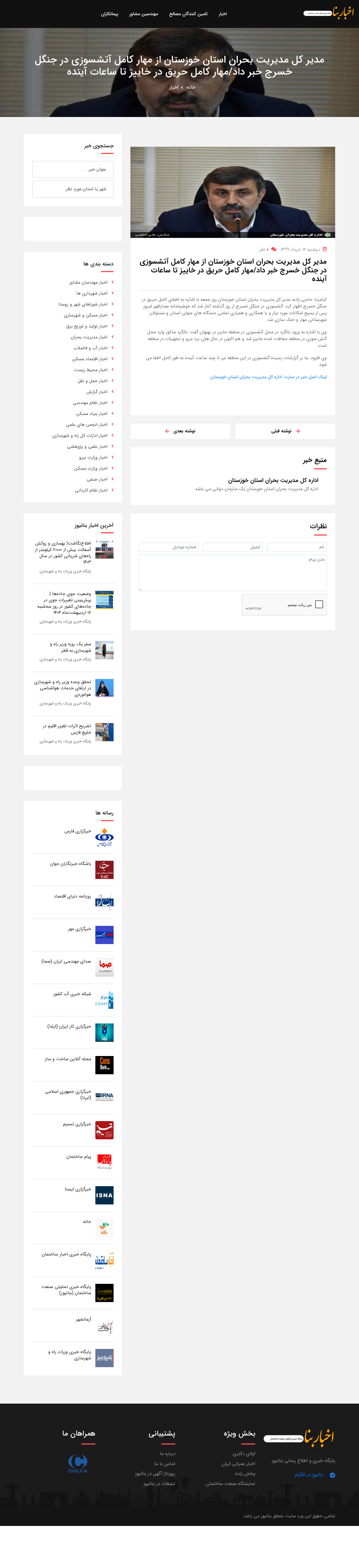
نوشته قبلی (281, 431)
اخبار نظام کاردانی (91, 490)
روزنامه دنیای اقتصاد (72, 896)
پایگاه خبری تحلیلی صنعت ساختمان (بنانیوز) (66, 1289)
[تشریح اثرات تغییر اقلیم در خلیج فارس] (104, 731)
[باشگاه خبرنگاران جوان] (104, 869)
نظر (263, 249)
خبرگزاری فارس (78, 831)
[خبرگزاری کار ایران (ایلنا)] (104, 1032)
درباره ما (167, 1453)
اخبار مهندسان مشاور (88, 282)
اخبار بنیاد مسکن (91, 413)
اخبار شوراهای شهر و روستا (82, 304)
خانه (191, 87)
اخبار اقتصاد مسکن (89, 358)
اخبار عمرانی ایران (238, 1464)
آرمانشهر (83, 1319)
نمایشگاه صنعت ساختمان (230, 1484)
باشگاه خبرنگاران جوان (70, 863)
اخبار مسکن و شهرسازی (85, 315)
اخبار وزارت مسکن (90, 468)
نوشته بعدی (184, 431)
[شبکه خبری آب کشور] (104, 999)
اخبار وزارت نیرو (93, 457)
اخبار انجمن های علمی (86, 424)
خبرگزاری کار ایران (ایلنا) (69, 1026)
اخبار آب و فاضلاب (90, 348)
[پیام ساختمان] (104, 1162)
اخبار (174, 87)
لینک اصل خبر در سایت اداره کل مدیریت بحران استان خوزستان (268, 376)
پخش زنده (245, 1473)
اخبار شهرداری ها (91, 293)
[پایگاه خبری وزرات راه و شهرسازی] (104, 1357)
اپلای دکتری (244, 1453)
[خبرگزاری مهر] (104, 934)
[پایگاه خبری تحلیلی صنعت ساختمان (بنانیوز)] (104, 1292)
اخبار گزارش (96, 391)
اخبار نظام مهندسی (90, 402)
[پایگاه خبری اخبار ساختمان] (104, 1260)
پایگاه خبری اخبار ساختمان (66, 1254)
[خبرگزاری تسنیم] (104, 1129)
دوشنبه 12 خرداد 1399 (300, 249)
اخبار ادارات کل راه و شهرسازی (79, 435)
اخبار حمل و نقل (92, 380)
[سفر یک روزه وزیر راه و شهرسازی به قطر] (104, 649)
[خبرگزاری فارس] (104, 837)
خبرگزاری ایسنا (78, 1189)
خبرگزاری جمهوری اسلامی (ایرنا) (68, 1094)
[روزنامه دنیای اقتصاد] (104, 902)
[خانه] (104, 1227)
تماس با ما (164, 1464)
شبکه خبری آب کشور (72, 993)
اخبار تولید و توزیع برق (86, 326)
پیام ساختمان (78, 1156)
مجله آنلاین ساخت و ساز (68, 1058)
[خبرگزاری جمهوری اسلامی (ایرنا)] (104, 1097)
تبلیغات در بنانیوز (159, 1484)
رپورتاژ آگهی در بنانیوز (155, 1473)
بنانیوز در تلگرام (309, 1475)
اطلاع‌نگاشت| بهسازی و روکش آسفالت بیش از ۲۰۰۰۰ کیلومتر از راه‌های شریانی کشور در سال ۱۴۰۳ (63, 553)
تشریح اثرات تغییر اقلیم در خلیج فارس (67, 729)
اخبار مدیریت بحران (89, 337)
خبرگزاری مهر (79, 928)
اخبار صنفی (97, 479)
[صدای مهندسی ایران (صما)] (104, 967)
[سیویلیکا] (77, 1463)
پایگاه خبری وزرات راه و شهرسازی (65, 571)
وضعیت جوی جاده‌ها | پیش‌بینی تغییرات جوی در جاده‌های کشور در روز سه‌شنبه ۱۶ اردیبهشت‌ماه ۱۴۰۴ (64, 603)
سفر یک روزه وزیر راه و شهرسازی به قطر (70, 647)
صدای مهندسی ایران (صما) (66, 961)
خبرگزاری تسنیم (77, 1124)
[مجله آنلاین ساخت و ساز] (104, 1064)
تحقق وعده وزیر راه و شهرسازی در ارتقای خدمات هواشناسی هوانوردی (62, 688)
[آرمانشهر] (104, 1325)
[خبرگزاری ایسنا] (104, 1195)
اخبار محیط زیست (90, 369)
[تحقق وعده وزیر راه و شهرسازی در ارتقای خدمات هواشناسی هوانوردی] (104, 687)
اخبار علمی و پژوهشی (87, 446)
